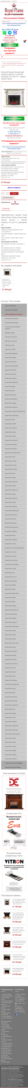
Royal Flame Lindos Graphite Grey (14, 548)
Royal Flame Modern (11, 606)
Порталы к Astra (9, 345)
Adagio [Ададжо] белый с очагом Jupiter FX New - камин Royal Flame (18, 970)
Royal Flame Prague (10, 655)
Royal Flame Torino (10, 717)
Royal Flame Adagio (10, 357)
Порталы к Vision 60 (11, 341)
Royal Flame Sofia (10, 692)
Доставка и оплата (5, 1)
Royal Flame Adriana (10, 361)
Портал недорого (8, 1018)
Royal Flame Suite (10, 709)
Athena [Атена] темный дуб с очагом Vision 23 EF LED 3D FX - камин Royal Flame (19, 943)
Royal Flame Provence (11, 663)
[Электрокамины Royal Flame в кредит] (9, 45)
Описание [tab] (5, 208)
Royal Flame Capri (10, 419)
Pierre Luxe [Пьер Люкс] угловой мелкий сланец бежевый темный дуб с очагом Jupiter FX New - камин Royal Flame (18, 916)
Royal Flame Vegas (10, 738)
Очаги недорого (6, 1016)
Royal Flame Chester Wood (12, 452)
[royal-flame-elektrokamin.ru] (14, 9)
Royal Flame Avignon (11, 378)
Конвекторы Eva (7, 1043)
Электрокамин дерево (11, 318)
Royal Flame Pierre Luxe (12, 643)
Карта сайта (6, 1062)
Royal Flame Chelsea (11, 444)
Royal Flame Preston (11, 659)
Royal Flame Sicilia (10, 688)
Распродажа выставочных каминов (10, 50)
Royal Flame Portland (11, 651)
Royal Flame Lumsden (11, 560)
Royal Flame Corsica (10, 461)
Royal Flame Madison (11, 581)
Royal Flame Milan (10, 601)
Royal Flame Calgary (10, 403)
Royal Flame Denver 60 (11, 490)
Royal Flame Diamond (11, 498)
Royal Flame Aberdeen (11, 353)
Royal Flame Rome (10, 676)
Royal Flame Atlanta (10, 374)
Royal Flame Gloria (10, 535)
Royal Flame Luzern (10, 568)
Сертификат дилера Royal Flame (10, 1068)
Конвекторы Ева (7, 1045)
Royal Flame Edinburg (11, 506)
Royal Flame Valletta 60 (11, 725)
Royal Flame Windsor (11, 759)
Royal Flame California (11, 407)
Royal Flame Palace (10, 639)
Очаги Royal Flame (7, 996)
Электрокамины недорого (14, 62)
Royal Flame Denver (10, 486)
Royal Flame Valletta (11, 721)
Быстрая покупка (8, 197)
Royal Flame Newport (11, 622)
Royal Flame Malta (10, 589)
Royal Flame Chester (11, 448)
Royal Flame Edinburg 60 (12, 510)
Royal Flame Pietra (10, 647)
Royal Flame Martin (10, 597)
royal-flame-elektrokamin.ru (14, 1066)
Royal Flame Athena (10, 370)
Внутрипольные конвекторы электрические (6, 1055)
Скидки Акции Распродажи (13, 763)
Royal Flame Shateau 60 (12, 684)
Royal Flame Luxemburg (11, 564)
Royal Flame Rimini (10, 668)
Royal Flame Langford (11, 539)
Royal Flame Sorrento (11, 697)
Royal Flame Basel (10, 386)
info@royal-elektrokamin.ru (14, 136)
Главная (3, 62)
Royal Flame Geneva (10, 523)
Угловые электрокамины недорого (12, 327)
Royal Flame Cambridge (11, 415)
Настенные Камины (11, 310)
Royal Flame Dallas (10, 477)
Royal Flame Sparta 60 (11, 701)
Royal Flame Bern (10, 390)
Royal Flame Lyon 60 (11, 577)
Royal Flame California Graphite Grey (15, 411)
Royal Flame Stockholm (11, 705)
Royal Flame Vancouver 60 (12, 734)
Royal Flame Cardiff (10, 424)
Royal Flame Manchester (12, 593)
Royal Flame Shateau (11, 680)
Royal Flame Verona (10, 746)
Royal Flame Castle (10, 432)
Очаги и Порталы (10, 306)
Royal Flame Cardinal (11, 428)
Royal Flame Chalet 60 (11, 440)
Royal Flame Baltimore (11, 382)
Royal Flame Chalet (10, 436)
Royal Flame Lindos (10, 543)
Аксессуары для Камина (13, 767)
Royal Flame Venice (10, 742)
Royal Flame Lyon (10, 572)
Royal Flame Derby (10, 494)
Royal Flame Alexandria (11, 366)
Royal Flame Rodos (10, 672)
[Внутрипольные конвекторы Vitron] (14, 875)
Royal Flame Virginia (10, 754)
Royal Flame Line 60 (10, 552)
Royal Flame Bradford (11, 399)
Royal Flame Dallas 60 (11, 481)
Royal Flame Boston (10, 395)
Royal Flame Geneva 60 (11, 527)
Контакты (14, 1)
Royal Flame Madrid (10, 585)
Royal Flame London (10, 556)
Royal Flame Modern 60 (11, 610)
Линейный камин (10, 333)
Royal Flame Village (10, 750)
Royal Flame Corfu (10, 457)
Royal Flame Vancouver (11, 730)
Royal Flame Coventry (11, 469)
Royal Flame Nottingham (12, 626)
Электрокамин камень (11, 322)
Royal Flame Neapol (10, 618)
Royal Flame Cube (10, 473)
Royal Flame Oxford (10, 634)
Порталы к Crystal (10, 349)
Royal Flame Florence (11, 515)
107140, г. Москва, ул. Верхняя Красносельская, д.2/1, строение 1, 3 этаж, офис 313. (20, 998)
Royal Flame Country (11, 465)
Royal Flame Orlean (10, 630)
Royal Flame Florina (10, 519)
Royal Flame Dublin (10, 502)
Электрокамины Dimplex (14, 18)
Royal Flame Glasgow (11, 531)
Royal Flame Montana (11, 614)
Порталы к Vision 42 (11, 337)
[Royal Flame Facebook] (16, 1014)
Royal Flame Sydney (10, 713)
